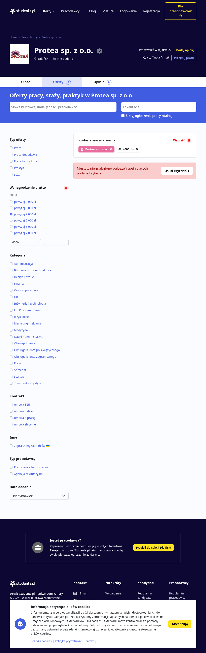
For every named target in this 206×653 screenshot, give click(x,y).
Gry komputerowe (26, 290)
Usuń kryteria (176, 171)
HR (16, 297)
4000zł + (128, 149)
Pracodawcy (70, 11)
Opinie (102, 82)
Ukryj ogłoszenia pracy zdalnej (149, 115)
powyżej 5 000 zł (25, 220)
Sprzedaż (20, 370)
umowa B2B (22, 404)
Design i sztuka (24, 277)
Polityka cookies (41, 641)
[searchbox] (62, 106)
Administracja (23, 264)
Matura (108, 11)
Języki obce (21, 317)
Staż (17, 174)
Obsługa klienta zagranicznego (35, 356)
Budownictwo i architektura (32, 270)
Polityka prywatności (68, 641)
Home (14, 37)
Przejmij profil (184, 58)
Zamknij (90, 641)
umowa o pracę (24, 418)
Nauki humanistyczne (28, 337)
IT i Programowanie (27, 310)
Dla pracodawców (180, 8)
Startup (19, 376)
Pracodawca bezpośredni (31, 467)
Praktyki (19, 168)
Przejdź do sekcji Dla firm (153, 547)
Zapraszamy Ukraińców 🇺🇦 (31, 446)
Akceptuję (180, 624)
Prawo (18, 363)
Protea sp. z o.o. (52, 37)
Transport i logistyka (27, 383)
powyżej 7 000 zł (25, 233)
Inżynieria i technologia (30, 303)
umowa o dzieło (24, 411)
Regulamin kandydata (144, 595)
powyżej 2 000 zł (25, 202)
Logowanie (128, 11)
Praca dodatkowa (25, 155)
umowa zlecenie (25, 424)
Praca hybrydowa (25, 161)
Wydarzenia (113, 593)
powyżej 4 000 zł (25, 214)
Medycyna (21, 330)
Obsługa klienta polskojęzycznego (37, 350)
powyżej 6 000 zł (25, 227)
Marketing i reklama (27, 323)
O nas (25, 82)
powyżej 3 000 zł (25, 208)
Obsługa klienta (24, 343)
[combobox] (63, 107)
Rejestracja (151, 11)
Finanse (19, 283)
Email (83, 593)
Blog (92, 11)
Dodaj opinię (185, 50)
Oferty (46, 11)
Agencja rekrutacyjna (28, 474)
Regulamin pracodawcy (177, 595)
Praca (18, 148)
